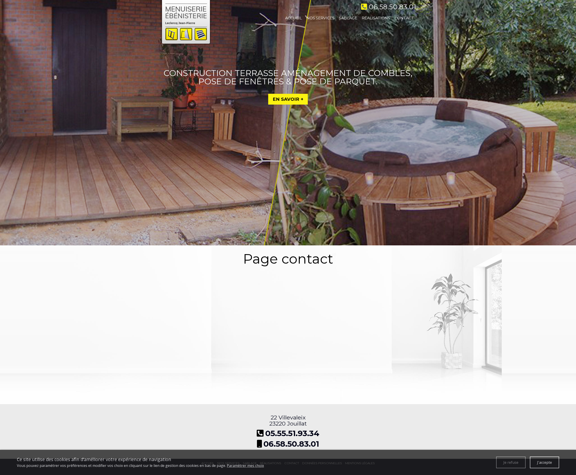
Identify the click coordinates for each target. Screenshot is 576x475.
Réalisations (376, 18)
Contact (404, 18)
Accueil (293, 18)
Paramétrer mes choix (245, 465)
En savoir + (288, 99)
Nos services (320, 18)
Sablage (348, 18)
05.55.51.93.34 (292, 433)
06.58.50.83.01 (291, 444)
